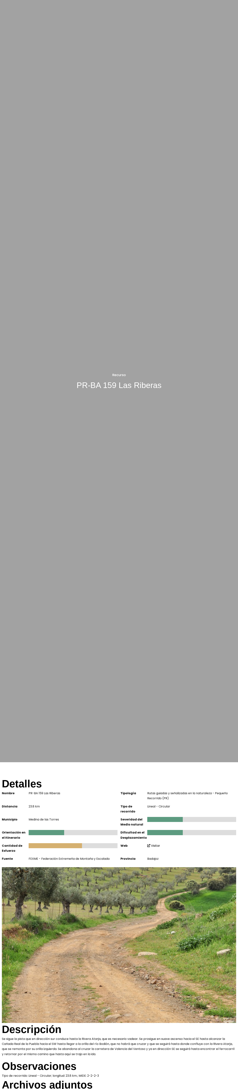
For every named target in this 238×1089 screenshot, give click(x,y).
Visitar (155, 846)
